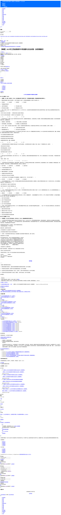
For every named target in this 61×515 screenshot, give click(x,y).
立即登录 (2, 460)
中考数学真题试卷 (27, 36)
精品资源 (3, 5)
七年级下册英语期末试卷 (33, 36)
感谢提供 (1, 419)
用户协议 (5, 475)
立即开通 (30, 493)
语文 (3, 9)
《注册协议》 (9, 471)
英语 (3, 12)
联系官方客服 (9, 83)
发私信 (2, 80)
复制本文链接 (3, 289)
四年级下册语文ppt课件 (22, 36)
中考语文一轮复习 (7, 36)
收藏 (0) (6, 69)
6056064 (3, 299)
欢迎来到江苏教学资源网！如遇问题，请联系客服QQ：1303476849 (13, 1)
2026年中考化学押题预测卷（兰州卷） (6, 314)
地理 (3, 16)
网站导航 (3, 442)
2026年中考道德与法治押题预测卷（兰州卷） (8, 302)
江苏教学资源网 (12, 427)
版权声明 (3, 450)
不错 (1, 398)
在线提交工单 (9, 337)
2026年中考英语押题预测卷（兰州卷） (8, 329)
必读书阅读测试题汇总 (5, 348)
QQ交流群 (2, 362)
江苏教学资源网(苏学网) (5, 284)
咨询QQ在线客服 (17, 426)
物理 (3, 19)
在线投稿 (3, 445)
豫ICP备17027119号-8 (27, 454)
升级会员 (2, 55)
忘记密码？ (2, 459)
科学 (3, 13)
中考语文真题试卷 (17, 36)
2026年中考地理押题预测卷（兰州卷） (6, 308)
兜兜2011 (1, 77)
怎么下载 (1, 409)
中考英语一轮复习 (2, 36)
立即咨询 (1, 91)
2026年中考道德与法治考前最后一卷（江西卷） (10, 331)
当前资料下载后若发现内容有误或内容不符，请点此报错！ (11, 46)
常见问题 (3, 87)
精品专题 (3, 22)
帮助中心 (3, 4)
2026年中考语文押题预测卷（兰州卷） (8, 330)
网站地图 (22, 454)
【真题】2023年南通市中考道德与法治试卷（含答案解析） (12, 376)
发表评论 (3, 89)
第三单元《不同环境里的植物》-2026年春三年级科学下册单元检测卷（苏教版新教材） (20, 355)
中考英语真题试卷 (12, 36)
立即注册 (2, 472)
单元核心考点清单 (39, 36)
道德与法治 (4, 14)
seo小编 (3, 305)
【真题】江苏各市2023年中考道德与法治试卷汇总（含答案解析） (13, 386)
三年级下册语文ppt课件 (44, 36)
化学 (3, 20)
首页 (2, 40)
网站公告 (3, 3)
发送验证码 (2, 480)
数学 (3, 499)
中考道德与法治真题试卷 (4, 286)
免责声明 (3, 451)
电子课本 (3, 21)
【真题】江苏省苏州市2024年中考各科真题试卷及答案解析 (12, 381)
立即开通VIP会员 (4, 338)
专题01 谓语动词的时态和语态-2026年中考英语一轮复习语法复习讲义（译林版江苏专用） (15, 291)
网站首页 (3, 8)
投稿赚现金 (3, 41)
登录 (18, 279)
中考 (3, 24)
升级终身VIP (7, 66)
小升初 (3, 23)
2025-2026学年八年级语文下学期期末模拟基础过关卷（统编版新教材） (18, 351)
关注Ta (2, 79)
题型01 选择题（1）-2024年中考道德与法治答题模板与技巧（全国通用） (14, 390)
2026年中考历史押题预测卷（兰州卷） (8, 325)
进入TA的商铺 (3, 83)
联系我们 (3, 452)
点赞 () (2, 69)
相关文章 (3, 88)
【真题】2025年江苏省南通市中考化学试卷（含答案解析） (11, 290)
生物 (3, 506)
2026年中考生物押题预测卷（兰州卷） (8, 326)
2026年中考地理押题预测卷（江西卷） (12, 356)
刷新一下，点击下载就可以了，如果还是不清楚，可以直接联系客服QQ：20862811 (14, 414)
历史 (3, 15)
